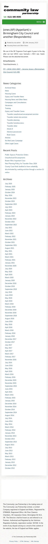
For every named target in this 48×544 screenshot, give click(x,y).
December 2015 (10, 380)
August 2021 (9, 248)
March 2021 (9, 257)
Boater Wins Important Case (15, 161)
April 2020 (8, 274)
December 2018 (10, 310)
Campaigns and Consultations (15, 102)
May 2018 (8, 324)
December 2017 (10, 339)
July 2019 (8, 292)
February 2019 (10, 307)
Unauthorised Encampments (15, 158)
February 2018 (10, 333)
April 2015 (8, 392)
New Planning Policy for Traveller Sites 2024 (21, 164)
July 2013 (8, 448)
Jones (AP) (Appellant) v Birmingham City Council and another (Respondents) (21, 33)
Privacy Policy (13, 541)
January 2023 (10, 216)
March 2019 (9, 304)
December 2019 (10, 283)
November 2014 (10, 406)
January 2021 (10, 263)
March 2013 (9, 456)
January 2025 (10, 189)
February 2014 (10, 430)
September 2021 (11, 245)
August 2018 (9, 318)
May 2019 (8, 298)
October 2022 (10, 222)
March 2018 (9, 330)
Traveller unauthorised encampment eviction (22, 114)
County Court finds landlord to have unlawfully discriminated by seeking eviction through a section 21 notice (24, 169)
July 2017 (8, 345)
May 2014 (8, 424)
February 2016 (10, 377)
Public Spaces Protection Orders (16, 155)
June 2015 (8, 389)
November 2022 (10, 219)
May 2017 (8, 348)
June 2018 (8, 321)
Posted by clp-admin (14, 43)
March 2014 (9, 427)
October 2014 (10, 409)
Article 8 (10, 129)
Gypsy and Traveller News (14, 97)
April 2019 (8, 301)
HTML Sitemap (24, 541)
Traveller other (12, 126)
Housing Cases (10, 94)
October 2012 (10, 468)
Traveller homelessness (15, 123)
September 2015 (11, 386)
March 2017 (9, 354)
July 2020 (8, 269)
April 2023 (8, 210)
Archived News (10, 88)
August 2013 (9, 445)
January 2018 (10, 336)
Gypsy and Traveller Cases (14, 111)
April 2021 (8, 254)
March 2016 (9, 374)
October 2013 (10, 439)
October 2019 (10, 286)
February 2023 (10, 213)
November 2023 (10, 198)
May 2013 (8, 453)
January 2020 (10, 280)
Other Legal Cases (11, 143)
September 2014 (11, 412)
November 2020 (10, 266)
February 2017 (10, 357)
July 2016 (8, 362)
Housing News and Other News (17, 45)
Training (8, 108)
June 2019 (8, 295)
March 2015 (9, 395)
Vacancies (8, 105)
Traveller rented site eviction (17, 117)
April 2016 (8, 371)
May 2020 (8, 272)
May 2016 (8, 368)
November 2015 (10, 383)
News (7, 91)
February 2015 (10, 398)
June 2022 (8, 230)
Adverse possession (14, 132)
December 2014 (10, 404)
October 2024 (10, 192)
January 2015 (10, 401)
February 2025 (10, 186)
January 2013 (10, 462)
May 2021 (8, 251)
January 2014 (10, 433)
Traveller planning (13, 120)
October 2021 (10, 242)
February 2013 (10, 459)
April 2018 (8, 327)
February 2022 (10, 236)
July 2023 (8, 207)
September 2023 (11, 204)
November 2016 (10, 360)
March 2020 (9, 277)
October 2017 (10, 342)
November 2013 (10, 436)
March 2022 (9, 233)
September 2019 (11, 289)
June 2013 (8, 450)
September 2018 (11, 316)
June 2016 (8, 365)
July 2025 (8, 184)
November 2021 (10, 239)
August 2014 (9, 415)
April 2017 (8, 351)
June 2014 (8, 421)
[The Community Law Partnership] (23, 11)
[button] (39, 21)
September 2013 (11, 442)
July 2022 (8, 228)
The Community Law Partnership (23, 536)
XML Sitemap (35, 541)
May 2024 (8, 195)
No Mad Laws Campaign (13, 141)
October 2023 (10, 201)
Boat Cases (11, 135)
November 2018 (10, 313)
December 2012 (10, 465)
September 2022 (11, 225)
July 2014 (8, 418)
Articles (7, 138)
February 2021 (10, 260)
